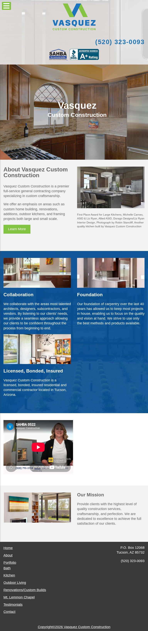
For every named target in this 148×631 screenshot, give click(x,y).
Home (8, 548)
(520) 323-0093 (120, 41)
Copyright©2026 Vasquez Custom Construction (74, 627)
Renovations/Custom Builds (24, 590)
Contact (9, 612)
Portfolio (9, 563)
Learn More (17, 229)
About (8, 555)
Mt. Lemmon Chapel (19, 597)
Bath (7, 568)
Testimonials (13, 605)
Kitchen (9, 575)
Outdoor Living (14, 583)
